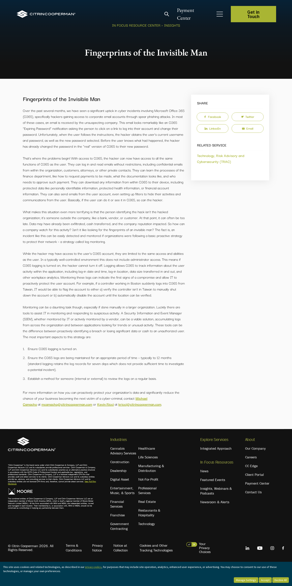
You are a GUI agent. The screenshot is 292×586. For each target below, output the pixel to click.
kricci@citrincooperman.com (139, 404)
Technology (146, 524)
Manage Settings (246, 580)
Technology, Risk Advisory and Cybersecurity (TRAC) (221, 158)
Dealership (118, 471)
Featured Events (212, 480)
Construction (119, 462)
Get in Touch (253, 14)
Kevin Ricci (105, 404)
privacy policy (93, 567)
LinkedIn (215, 128)
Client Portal (254, 475)
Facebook (214, 116)
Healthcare (146, 448)
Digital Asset (119, 479)
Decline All (281, 580)
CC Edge (251, 466)
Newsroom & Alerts (214, 502)
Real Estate (147, 502)
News (204, 471)
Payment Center (257, 483)
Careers (251, 457)
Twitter (249, 116)
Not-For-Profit (148, 479)
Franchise (117, 515)
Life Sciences (148, 457)
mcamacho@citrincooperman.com (67, 404)
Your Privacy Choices (205, 548)
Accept (265, 580)
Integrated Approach (216, 448)
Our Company (255, 448)
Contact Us (253, 492)
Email (249, 128)
